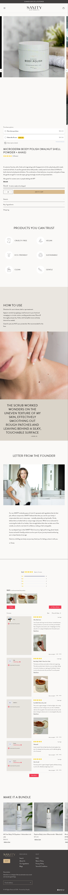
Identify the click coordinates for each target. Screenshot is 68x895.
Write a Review (56, 607)
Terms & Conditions (41, 866)
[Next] (66, 70)
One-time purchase (12, 131)
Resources (23, 854)
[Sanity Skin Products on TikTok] (63, 890)
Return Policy (40, 861)
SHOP (6, 861)
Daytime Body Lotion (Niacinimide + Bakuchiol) (48, 834)
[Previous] (1, 70)
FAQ (37, 858)
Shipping (6, 210)
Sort (48, 613)
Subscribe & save (15, 137)
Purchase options (8, 127)
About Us (22, 861)
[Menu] (4, 8)
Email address (8, 881)
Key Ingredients (8, 204)
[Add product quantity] (5, 192)
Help (37, 854)
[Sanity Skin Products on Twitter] (60, 890)
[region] (22, 599)
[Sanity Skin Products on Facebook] (58, 890)
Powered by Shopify (24, 890)
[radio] (5, 131)
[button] (10, 156)
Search (21, 858)
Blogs (21, 866)
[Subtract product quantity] (11, 192)
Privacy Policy (40, 863)
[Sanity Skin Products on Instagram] (61, 890)
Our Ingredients (24, 863)
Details (5, 199)
